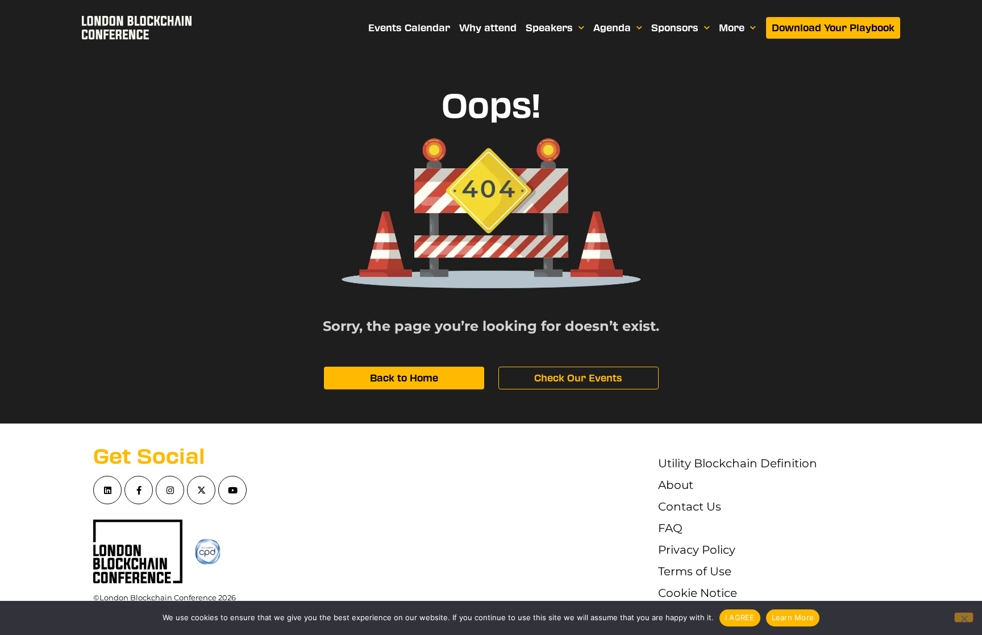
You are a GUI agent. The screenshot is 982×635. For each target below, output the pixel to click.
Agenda (612, 27)
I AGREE (740, 617)
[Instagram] (170, 490)
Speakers (549, 27)
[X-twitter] (201, 490)
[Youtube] (232, 490)
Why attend (488, 27)
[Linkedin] (107, 490)
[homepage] (137, 28)
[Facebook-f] (138, 490)
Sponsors (674, 27)
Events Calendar (409, 27)
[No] (963, 617)
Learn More (793, 617)
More (731, 27)
